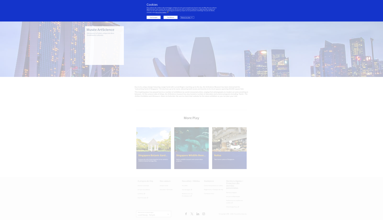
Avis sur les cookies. (161, 12)
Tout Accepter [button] (153, 17)
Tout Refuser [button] (170, 17)
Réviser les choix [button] (185, 17)
